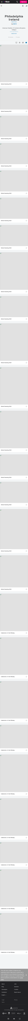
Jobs (15, 984)
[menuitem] (17, 2)
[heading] (7, 2)
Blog (3, 986)
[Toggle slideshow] (16, 42)
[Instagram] (20, 1019)
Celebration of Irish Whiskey (8, 633)
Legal (3, 999)
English (3, 995)
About (3, 984)
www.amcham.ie (14, 31)
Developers (4, 989)
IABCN (15, 24)
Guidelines (4, 992)
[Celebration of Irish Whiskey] (14, 612)
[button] (23, 6)
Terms (3, 1002)
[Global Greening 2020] (14, 63)
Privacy (15, 999)
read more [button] (14, 22)
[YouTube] (14, 1019)
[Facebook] (8, 1019)
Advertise (16, 986)
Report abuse (17, 992)
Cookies (16, 989)
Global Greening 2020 (6, 84)
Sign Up (23, 2)
